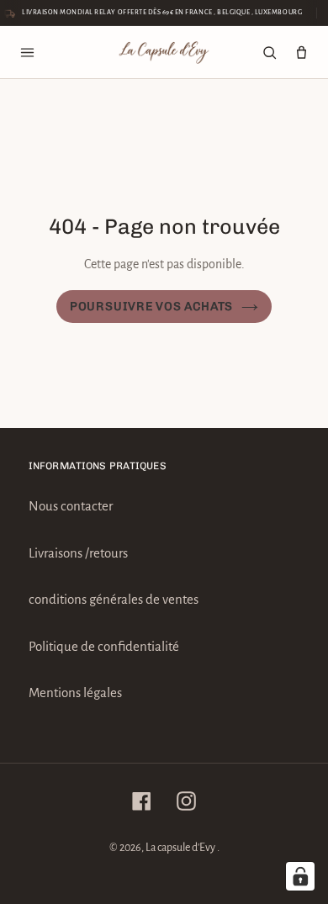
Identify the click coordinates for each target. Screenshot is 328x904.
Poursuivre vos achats (151, 306)
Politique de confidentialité (104, 646)
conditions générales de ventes (113, 599)
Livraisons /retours (78, 553)
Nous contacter (71, 506)
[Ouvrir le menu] (27, 52)
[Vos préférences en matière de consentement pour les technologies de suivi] (300, 876)
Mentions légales (75, 692)
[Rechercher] (269, 52)
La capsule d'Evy (181, 848)
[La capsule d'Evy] (164, 52)
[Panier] (301, 52)
